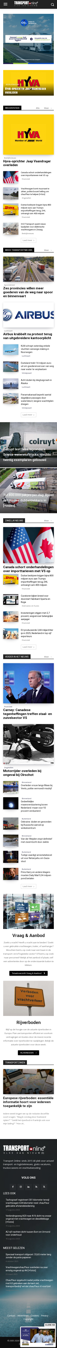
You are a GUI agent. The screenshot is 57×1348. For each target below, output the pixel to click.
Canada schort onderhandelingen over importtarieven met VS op (28, 569)
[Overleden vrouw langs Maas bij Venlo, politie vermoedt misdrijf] (10, 787)
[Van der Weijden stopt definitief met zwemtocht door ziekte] (10, 841)
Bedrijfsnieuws (10, 158)
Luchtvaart (8, 331)
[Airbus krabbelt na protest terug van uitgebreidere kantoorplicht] (28, 315)
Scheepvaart (27, 373)
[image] (28, 911)
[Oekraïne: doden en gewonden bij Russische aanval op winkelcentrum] (10, 823)
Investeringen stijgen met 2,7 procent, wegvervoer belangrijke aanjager (37, 616)
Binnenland (26, 782)
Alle (37, 108)
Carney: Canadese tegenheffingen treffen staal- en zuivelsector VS (27, 714)
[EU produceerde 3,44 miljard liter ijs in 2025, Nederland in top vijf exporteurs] (10, 633)
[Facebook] (13, 1187)
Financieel (26, 179)
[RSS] (36, 1187)
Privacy (44, 1315)
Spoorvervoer (9, 285)
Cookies (35, 1315)
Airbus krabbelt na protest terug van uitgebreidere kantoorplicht (27, 336)
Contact (11, 1315)
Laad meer (27, 240)
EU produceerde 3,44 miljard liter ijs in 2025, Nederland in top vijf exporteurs (37, 633)
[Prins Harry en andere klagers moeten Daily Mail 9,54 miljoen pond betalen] (10, 874)
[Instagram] (21, 1187)
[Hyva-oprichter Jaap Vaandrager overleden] (28, 134)
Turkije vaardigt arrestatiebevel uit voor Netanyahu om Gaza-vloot (36, 858)
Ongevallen (11, 81)
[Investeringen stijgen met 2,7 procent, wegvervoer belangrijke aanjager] (10, 616)
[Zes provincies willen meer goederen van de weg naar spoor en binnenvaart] (28, 269)
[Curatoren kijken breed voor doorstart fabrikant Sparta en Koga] (10, 599)
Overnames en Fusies (30, 606)
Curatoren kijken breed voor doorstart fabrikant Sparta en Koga (35, 599)
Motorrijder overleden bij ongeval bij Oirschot (22, 773)
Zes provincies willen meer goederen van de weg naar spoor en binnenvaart (28, 292)
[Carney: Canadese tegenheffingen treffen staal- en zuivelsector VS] (28, 683)
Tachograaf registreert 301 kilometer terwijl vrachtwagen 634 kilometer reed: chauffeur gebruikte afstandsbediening (27, 1203)
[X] (44, 1187)
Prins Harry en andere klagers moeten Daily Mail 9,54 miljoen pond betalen (36, 875)
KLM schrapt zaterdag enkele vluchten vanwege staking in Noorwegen (35, 349)
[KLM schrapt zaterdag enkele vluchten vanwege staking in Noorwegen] (10, 349)
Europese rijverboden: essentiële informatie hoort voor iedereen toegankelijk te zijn (28, 1102)
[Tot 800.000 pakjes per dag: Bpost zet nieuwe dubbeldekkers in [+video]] (28, 490)
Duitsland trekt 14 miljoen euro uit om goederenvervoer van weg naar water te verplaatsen (37, 366)
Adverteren (23, 1315)
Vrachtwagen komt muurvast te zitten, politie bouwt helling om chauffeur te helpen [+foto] (25, 89)
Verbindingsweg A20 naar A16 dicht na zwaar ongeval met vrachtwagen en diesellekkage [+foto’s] (28, 1219)
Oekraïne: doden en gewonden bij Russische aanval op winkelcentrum (36, 824)
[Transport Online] (28, 3)
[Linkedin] (28, 1187)
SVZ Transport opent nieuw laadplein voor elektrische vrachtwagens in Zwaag (33, 227)
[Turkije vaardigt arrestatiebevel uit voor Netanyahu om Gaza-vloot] (10, 857)
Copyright (28, 1319)
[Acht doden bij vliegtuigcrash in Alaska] (10, 384)
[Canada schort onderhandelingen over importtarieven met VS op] (10, 177)
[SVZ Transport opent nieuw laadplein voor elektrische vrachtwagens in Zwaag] (10, 229)
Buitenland (26, 819)
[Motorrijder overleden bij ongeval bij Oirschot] (28, 744)
